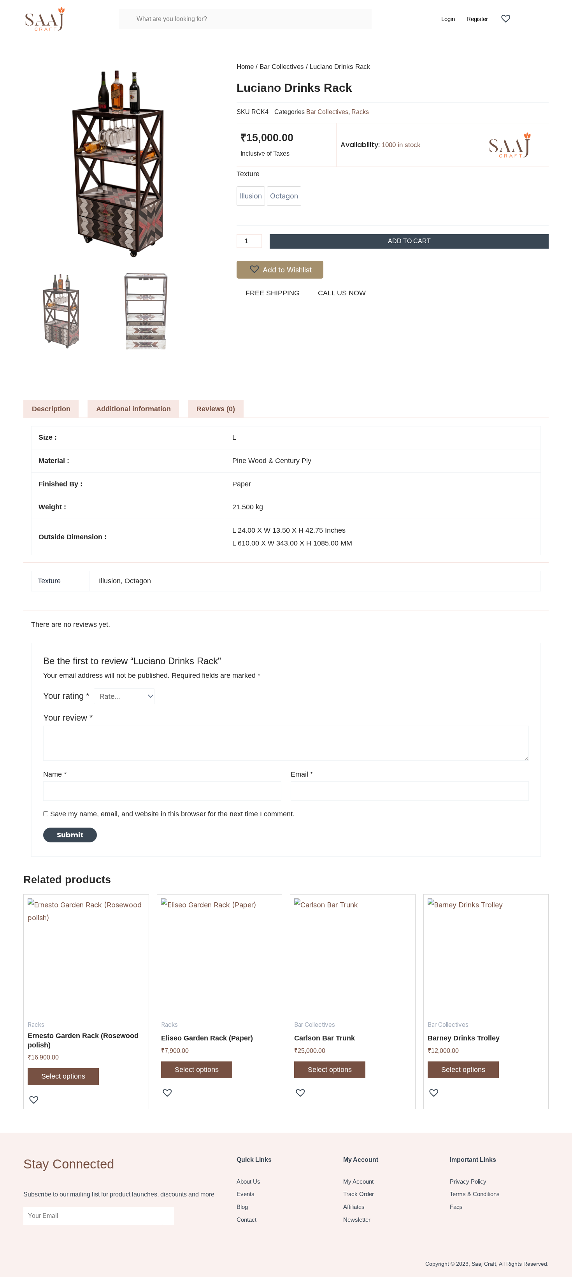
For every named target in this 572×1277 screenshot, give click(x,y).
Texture (248, 174)
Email (302, 774)
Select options (63, 1076)
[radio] (251, 196)
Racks (360, 111)
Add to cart (409, 241)
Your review (68, 718)
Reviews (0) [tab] (216, 409)
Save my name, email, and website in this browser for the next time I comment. (172, 814)
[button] (280, 270)
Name (55, 774)
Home (245, 66)
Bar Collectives (282, 66)
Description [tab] (51, 409)
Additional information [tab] (133, 409)
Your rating (66, 696)
